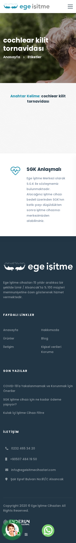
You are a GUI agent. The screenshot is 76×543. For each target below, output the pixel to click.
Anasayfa (11, 57)
